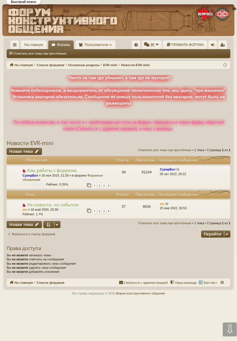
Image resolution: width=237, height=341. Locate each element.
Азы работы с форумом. (52, 170)
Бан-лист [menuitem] (210, 282)
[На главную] (118, 20)
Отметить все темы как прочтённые (39, 53)
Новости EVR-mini (30, 143)
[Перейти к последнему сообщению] (178, 169)
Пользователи (96, 45)
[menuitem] (136, 44)
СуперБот (30, 175)
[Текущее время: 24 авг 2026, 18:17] (225, 65)
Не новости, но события (52, 204)
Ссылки (16, 46)
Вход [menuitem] (214, 46)
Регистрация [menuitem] (224, 46)
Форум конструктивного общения (140, 293)
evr (25, 209)
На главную (33, 45)
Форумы (63, 45)
